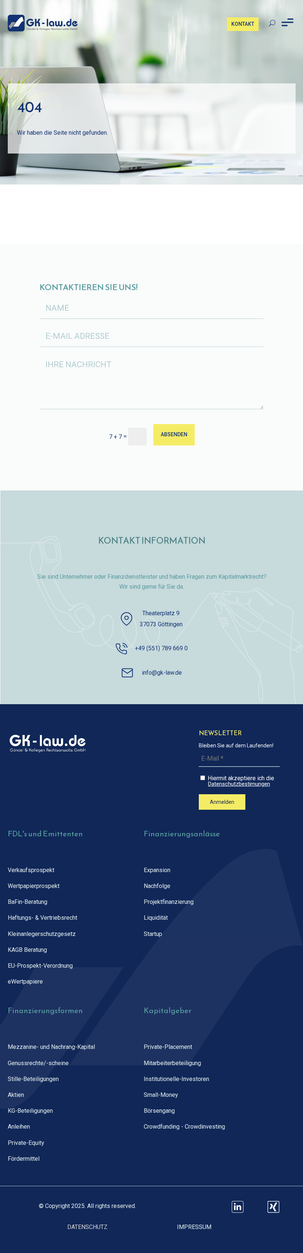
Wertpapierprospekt (33, 885)
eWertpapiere (25, 981)
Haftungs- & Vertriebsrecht (42, 917)
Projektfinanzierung (169, 901)
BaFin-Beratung (27, 901)
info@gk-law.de (162, 672)
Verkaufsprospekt (31, 870)
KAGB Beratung (27, 949)
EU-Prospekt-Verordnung (40, 965)
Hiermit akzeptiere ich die (240, 781)
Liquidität (156, 917)
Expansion (157, 870)
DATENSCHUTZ (87, 1226)
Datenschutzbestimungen (239, 784)
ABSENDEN (174, 434)
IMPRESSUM (194, 1226)
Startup (153, 933)
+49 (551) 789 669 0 (161, 648)
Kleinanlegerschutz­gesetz (42, 933)
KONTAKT (242, 24)
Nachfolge (157, 885)
